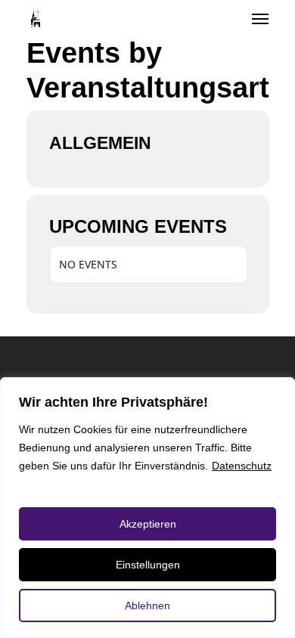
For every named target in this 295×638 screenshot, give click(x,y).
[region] (147, 507)
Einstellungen (148, 565)
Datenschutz (242, 466)
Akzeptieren (148, 524)
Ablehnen (147, 605)
